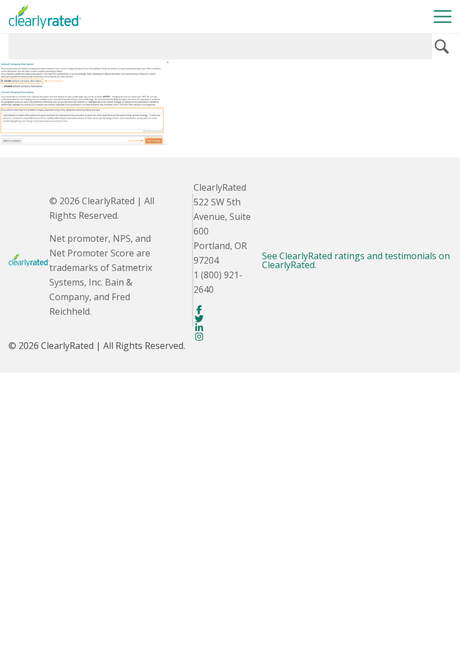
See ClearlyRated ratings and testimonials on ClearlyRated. (356, 260)
